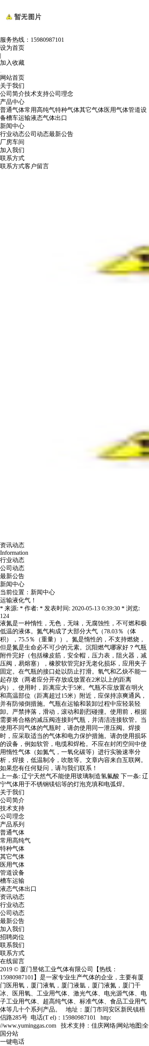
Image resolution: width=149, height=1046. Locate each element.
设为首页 (12, 47)
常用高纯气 (39, 110)
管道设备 (12, 872)
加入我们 (12, 150)
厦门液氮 (104, 985)
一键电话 (12, 1041)
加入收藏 (12, 62)
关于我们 (12, 85)
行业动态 (12, 134)
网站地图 (129, 1025)
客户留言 (36, 166)
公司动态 (36, 134)
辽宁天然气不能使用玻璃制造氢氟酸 (70, 776)
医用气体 (116, 110)
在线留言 (12, 961)
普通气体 (12, 110)
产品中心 (12, 101)
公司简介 (12, 93)
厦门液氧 (43, 985)
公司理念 (61, 93)
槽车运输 (18, 118)
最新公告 (61, 134)
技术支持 (36, 93)
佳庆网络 (103, 1025)
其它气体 (91, 110)
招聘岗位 (12, 937)
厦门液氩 (73, 985)
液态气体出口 (49, 118)
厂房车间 (12, 142)
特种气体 (67, 110)
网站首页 (12, 77)
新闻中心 (12, 126)
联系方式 (12, 158)
